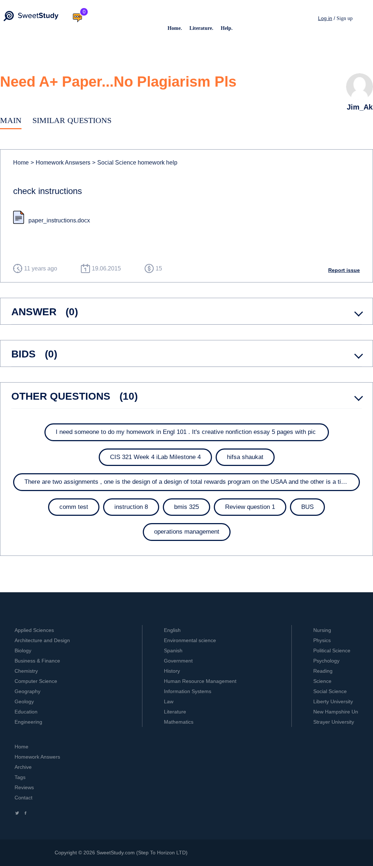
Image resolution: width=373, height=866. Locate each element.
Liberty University (333, 701)
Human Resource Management (200, 681)
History (172, 671)
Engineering (28, 722)
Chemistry (26, 671)
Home (21, 162)
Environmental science (190, 640)
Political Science (331, 650)
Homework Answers (37, 757)
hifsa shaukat (245, 457)
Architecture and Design (42, 640)
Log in (325, 18)
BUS (307, 506)
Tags (20, 777)
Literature (175, 712)
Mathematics (178, 722)
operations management (186, 531)
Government (178, 661)
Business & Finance (37, 661)
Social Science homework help (134, 162)
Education (26, 712)
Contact (23, 797)
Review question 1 (250, 506)
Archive (23, 767)
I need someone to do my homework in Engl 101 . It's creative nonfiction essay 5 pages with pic (187, 431)
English (172, 630)
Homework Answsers (60, 162)
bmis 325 (186, 506)
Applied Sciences (34, 630)
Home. (175, 28)
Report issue (344, 270)
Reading (323, 671)
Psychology (326, 661)
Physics (322, 640)
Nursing (322, 630)
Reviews (24, 787)
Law (168, 701)
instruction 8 (131, 506)
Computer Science (36, 681)
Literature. (201, 28)
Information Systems (187, 691)
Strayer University (333, 722)
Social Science (330, 691)
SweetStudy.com (116, 852)
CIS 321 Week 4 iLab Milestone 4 (155, 457)
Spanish (173, 650)
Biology (23, 650)
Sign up (345, 18)
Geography (27, 691)
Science (322, 681)
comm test (73, 506)
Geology (24, 701)
